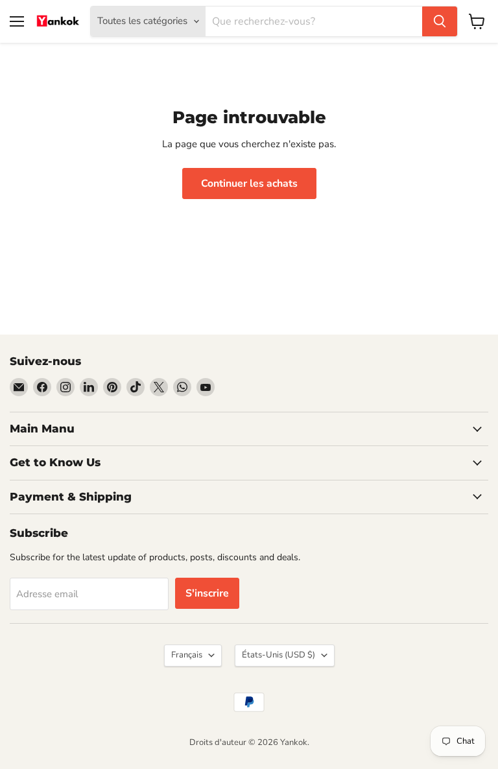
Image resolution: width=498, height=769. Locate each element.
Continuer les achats (249, 183)
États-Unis (278, 655)
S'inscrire (207, 593)
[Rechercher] (439, 21)
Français (186, 655)
